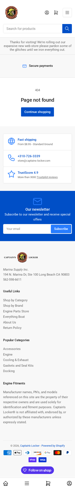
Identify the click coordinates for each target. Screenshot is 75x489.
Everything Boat (14, 317)
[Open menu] (67, 12)
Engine (7, 354)
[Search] (67, 28)
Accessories (12, 349)
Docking (9, 371)
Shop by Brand (13, 306)
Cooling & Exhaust (16, 360)
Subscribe (61, 229)
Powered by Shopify (53, 445)
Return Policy (12, 328)
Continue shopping (37, 112)
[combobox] (37, 28)
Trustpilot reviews (47, 177)
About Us (9, 322)
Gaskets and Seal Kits (18, 365)
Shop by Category (15, 300)
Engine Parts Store (16, 311)
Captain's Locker (29, 445)
